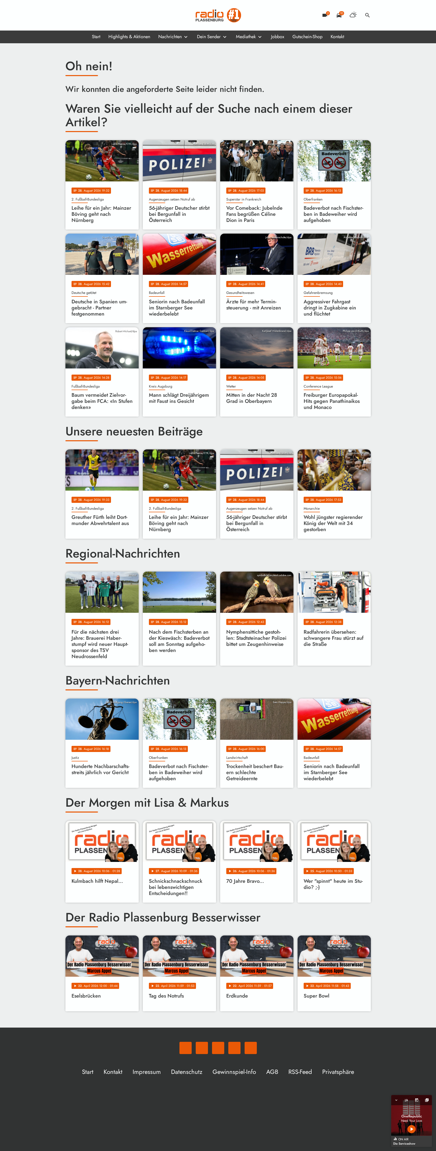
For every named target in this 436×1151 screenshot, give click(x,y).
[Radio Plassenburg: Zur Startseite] (218, 15)
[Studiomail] (101, 15)
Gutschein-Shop (307, 36)
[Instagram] (91, 15)
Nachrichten (170, 36)
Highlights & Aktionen (129, 36)
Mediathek (246, 36)
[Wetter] (353, 15)
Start (96, 36)
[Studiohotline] (111, 15)
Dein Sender (209, 36)
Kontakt (337, 36)
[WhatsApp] (70, 15)
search (367, 15)
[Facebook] (81, 15)
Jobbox (277, 36)
